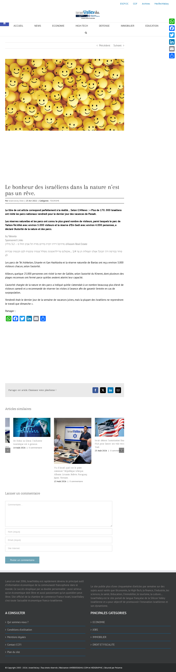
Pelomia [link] (118, 667)
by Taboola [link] (10, 236)
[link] (124, 4)
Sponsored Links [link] (14, 240)
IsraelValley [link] (34, 667)
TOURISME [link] (54, 200)
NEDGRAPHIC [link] (96, 667)
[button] (7, 450)
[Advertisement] (64, 160)
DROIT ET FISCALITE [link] (104, 644)
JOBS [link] (95, 629)
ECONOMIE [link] (99, 622)
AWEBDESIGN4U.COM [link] (78, 667)
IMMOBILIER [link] (99, 637)
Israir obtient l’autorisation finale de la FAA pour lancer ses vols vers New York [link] (105, 443)
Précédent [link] (104, 45)
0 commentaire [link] (27, 447)
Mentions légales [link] (16, 637)
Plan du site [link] (13, 652)
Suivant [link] (117, 45)
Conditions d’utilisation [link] (19, 629)
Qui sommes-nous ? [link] (18, 622)
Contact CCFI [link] (14, 644)
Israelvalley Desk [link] (16, 200)
